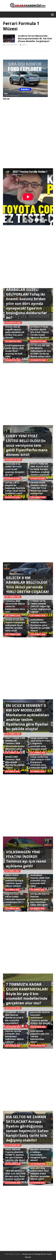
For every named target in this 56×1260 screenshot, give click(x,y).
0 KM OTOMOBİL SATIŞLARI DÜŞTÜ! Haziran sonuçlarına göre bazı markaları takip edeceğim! (39, 898)
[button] (52, 14)
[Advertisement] (28, 134)
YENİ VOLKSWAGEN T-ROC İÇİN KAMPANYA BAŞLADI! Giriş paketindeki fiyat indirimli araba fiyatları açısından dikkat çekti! (40, 1169)
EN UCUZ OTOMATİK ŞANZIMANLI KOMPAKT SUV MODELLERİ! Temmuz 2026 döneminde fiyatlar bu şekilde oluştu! (15, 756)
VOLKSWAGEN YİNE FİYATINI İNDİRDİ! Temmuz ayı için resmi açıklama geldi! (26, 858)
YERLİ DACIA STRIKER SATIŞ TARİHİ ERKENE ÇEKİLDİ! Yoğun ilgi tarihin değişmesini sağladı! (40, 605)
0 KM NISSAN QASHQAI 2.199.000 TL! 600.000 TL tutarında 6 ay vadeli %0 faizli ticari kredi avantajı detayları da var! (15, 465)
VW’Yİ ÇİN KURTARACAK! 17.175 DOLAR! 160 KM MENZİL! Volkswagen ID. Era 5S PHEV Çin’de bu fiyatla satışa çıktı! (40, 348)
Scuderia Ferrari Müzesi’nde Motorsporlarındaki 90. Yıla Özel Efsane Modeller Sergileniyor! (35, 38)
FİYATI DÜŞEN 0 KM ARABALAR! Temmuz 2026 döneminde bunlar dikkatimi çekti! (15, 743)
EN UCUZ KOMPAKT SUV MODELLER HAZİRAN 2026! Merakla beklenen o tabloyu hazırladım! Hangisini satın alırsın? (40, 1151)
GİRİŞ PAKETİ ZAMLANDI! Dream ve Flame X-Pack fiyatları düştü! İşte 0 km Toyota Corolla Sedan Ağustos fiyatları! (40, 329)
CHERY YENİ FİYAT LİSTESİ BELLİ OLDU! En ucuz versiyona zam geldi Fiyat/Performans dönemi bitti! (26, 445)
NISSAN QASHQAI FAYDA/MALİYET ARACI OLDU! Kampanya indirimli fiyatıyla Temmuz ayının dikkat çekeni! (14, 877)
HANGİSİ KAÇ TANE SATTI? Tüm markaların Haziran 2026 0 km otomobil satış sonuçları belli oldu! (40, 877)
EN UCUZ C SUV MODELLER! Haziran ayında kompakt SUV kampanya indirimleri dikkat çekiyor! (14, 1033)
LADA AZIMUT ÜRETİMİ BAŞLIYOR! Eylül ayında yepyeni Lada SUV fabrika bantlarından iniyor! (40, 1033)
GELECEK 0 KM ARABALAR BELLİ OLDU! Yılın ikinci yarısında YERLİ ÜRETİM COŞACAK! (27, 584)
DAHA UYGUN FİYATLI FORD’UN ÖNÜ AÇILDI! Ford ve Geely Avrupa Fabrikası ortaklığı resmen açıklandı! (40, 468)
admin (24, 44)
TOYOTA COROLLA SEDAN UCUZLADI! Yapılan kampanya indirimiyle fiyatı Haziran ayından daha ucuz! (15, 624)
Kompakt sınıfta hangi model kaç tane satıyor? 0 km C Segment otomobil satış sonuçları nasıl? (40, 742)
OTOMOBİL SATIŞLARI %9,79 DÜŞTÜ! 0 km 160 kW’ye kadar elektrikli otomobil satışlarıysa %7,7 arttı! (15, 896)
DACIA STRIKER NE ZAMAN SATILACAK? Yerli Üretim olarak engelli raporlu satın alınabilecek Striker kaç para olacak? (14, 328)
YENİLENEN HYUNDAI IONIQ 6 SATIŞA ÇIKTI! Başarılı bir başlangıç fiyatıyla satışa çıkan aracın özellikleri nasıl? (15, 485)
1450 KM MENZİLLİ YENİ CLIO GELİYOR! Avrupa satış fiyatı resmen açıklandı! (15, 1174)
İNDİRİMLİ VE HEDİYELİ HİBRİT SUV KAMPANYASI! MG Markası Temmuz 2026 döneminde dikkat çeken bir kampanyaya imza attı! (15, 601)
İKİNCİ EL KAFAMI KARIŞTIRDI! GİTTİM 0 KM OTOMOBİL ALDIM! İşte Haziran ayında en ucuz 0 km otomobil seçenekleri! (15, 1013)
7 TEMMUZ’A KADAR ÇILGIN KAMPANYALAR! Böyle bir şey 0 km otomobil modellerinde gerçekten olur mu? (27, 993)
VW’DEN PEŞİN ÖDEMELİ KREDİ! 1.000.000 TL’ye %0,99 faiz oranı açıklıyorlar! (38, 488)
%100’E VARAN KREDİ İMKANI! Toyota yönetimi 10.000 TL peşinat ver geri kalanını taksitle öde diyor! (15, 1153)
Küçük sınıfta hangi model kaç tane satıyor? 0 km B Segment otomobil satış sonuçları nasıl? (40, 761)
